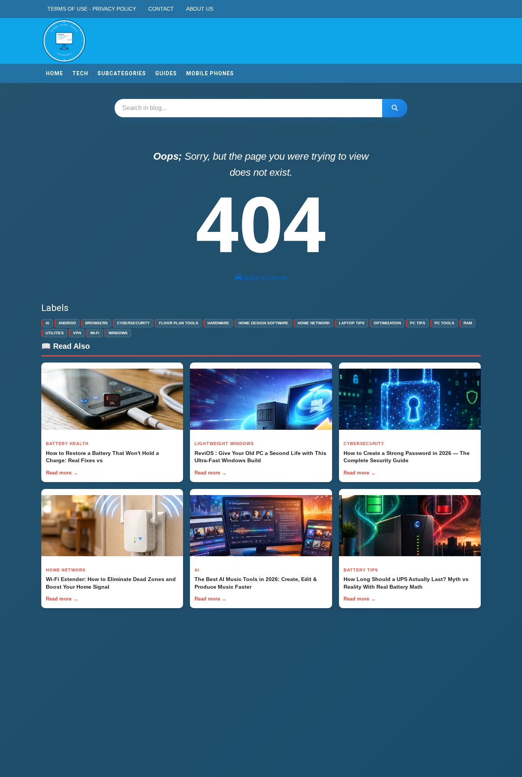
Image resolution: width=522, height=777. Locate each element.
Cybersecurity (133, 323)
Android (67, 323)
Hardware (218, 323)
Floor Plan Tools (178, 323)
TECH (80, 73)
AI (47, 323)
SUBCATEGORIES (121, 73)
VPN (77, 333)
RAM (468, 323)
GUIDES (166, 73)
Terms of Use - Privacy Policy (91, 9)
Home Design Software (263, 323)
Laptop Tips (352, 323)
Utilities (54, 333)
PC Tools (444, 323)
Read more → (62, 473)
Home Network (314, 323)
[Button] (394, 108)
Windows (118, 333)
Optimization (387, 323)
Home (54, 73)
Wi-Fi (94, 333)
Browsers (96, 323)
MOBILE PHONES (210, 73)
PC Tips (417, 323)
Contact (161, 9)
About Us (199, 9)
